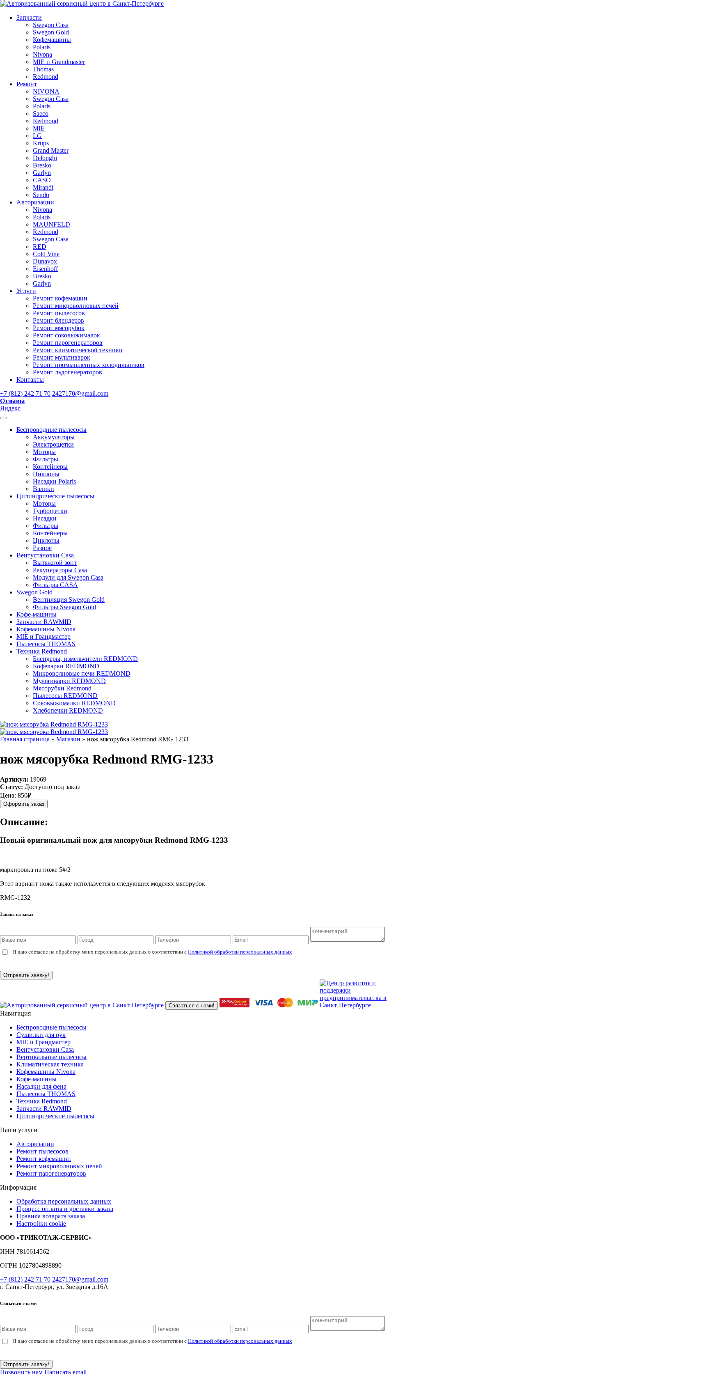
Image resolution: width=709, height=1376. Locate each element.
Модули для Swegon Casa (68, 577)
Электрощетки (53, 444)
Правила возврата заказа (50, 1216)
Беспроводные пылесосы (51, 429)
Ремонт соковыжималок (66, 335)
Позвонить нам (21, 1372)
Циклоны (46, 473)
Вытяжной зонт (55, 562)
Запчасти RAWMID (43, 621)
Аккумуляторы (54, 436)
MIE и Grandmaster (59, 61)
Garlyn (42, 172)
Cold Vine (46, 253)
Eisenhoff (45, 268)
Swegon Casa (51, 24)
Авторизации (35, 202)
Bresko (42, 165)
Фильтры (45, 459)
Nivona (42, 54)
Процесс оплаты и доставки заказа (64, 1208)
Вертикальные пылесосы (51, 1056)
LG (37, 135)
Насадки (45, 518)
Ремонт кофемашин (60, 298)
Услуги (26, 290)
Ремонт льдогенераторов (67, 372)
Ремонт (26, 83)
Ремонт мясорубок (59, 327)
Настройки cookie (41, 1223)
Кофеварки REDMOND (66, 666)
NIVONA (46, 91)
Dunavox (45, 261)
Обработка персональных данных (63, 1201)
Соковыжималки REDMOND (74, 702)
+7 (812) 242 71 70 (25, 393)
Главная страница (25, 739)
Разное (42, 547)
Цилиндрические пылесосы (55, 496)
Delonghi (45, 157)
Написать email (65, 1372)
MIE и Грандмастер (43, 636)
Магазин (68, 739)
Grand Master (51, 150)
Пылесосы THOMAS (45, 643)
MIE (39, 128)
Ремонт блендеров (58, 320)
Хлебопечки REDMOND (68, 710)
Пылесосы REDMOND (65, 695)
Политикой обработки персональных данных (240, 952)
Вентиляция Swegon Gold (69, 599)
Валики (43, 488)
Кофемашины (52, 39)
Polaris (41, 47)
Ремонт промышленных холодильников (88, 364)
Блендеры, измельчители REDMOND (85, 658)
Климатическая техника (50, 1064)
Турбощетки (50, 510)
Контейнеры (50, 466)
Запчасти (29, 17)
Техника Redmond (41, 651)
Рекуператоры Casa (60, 569)
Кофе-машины (36, 614)
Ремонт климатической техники (78, 349)
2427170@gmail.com (80, 393)
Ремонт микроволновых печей (76, 305)
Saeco (40, 113)
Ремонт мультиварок (61, 357)
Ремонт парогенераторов (68, 342)
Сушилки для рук (41, 1034)
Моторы (44, 451)
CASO (42, 180)
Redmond (45, 76)
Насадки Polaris (54, 481)
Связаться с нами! (192, 1005)
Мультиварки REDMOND (69, 680)
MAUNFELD (51, 224)
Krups (41, 143)
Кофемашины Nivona (45, 629)
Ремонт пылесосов (59, 313)
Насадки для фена (41, 1086)
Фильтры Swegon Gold (64, 606)
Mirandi (43, 187)
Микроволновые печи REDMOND (81, 673)
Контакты (30, 379)
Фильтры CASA (55, 584)
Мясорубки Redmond (62, 688)
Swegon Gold (51, 32)
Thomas (43, 69)
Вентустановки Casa (45, 555)
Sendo (41, 194)
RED (39, 246)
